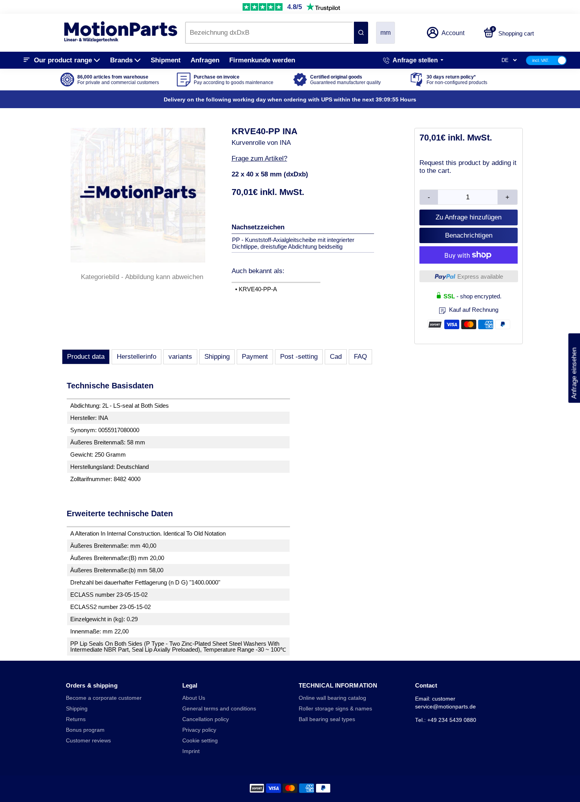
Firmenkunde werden (262, 60)
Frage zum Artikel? (259, 158)
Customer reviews (88, 741)
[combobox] (269, 33)
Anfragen (205, 60)
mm (385, 32)
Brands (121, 60)
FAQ (360, 356)
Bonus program (85, 730)
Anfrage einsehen (574, 368)
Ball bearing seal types (327, 719)
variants (180, 356)
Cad (336, 356)
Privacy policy (199, 730)
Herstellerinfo (136, 356)
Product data (86, 356)
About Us (193, 698)
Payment (255, 356)
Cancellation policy (205, 719)
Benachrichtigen (468, 235)
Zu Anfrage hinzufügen (468, 217)
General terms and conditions (219, 709)
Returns (76, 719)
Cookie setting (200, 741)
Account (453, 33)
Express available (480, 276)
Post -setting (299, 356)
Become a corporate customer (104, 698)
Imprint (191, 751)
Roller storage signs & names (335, 709)
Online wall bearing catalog (332, 698)
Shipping (217, 356)
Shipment (166, 60)
